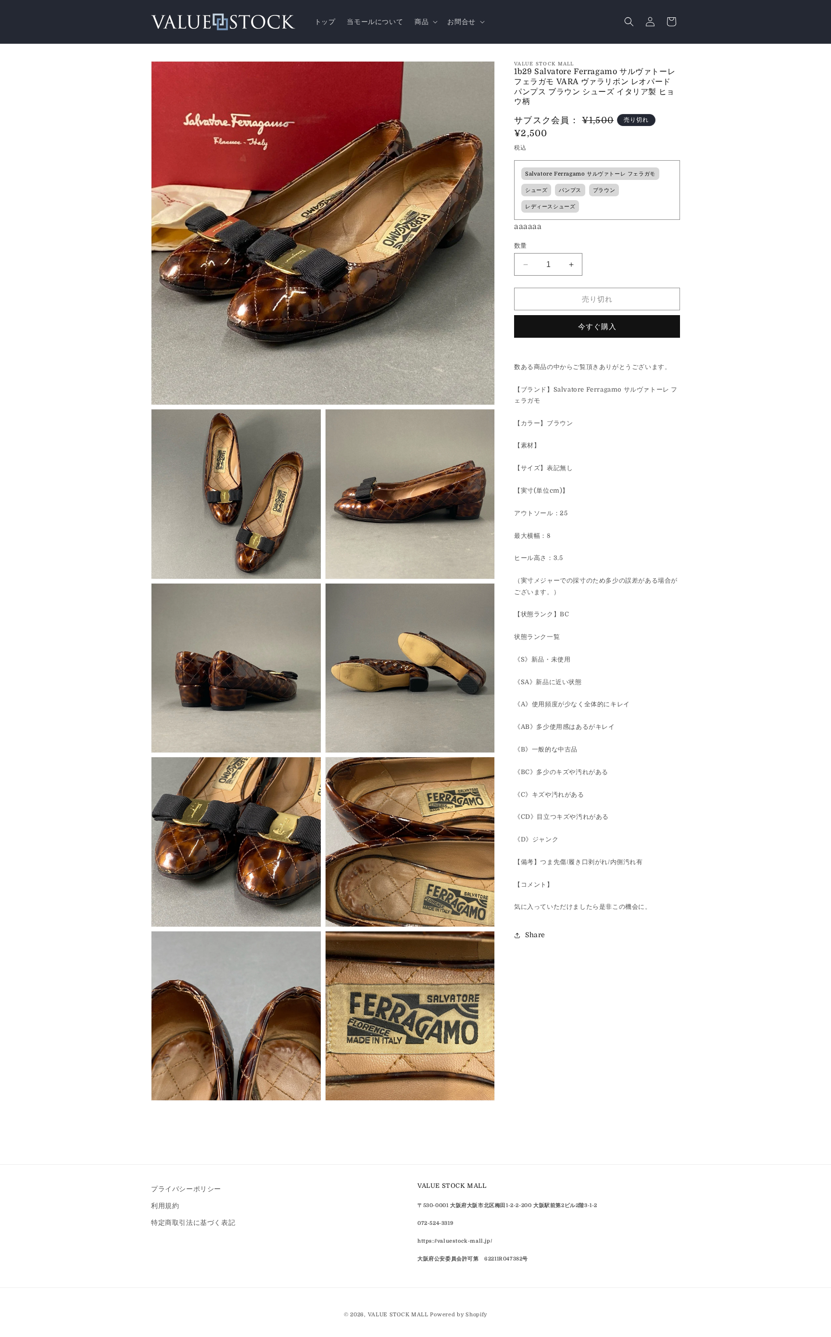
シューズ (536, 190)
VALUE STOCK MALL (398, 1315)
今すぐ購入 (597, 326)
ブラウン (604, 190)
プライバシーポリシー (186, 1189)
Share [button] (535, 935)
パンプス (570, 190)
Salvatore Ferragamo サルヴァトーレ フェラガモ (590, 174)
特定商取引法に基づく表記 (193, 1222)
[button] (425, 22)
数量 (520, 245)
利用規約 (165, 1206)
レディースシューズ (550, 207)
